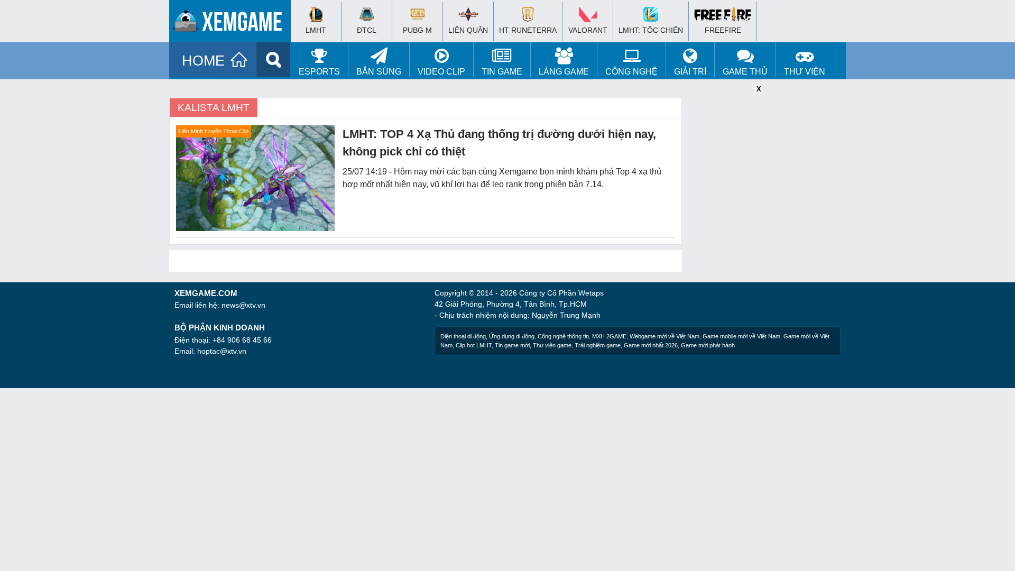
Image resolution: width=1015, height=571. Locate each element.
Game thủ (745, 71)
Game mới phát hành (708, 345)
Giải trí (690, 71)
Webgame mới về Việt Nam (664, 336)
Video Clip (441, 71)
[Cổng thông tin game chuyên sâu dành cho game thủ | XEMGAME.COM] (232, 24)
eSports (319, 71)
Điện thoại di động (463, 336)
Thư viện (804, 71)
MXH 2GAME (609, 336)
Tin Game (502, 71)
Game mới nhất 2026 (651, 345)
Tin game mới (512, 345)
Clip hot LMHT (474, 345)
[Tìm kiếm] (273, 59)
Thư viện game (552, 345)
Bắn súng (378, 71)
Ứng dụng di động (511, 336)
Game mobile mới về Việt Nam (741, 336)
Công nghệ (631, 71)
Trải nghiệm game (598, 345)
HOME (203, 61)
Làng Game (564, 71)
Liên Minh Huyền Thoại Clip (213, 131)
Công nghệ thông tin (563, 336)
